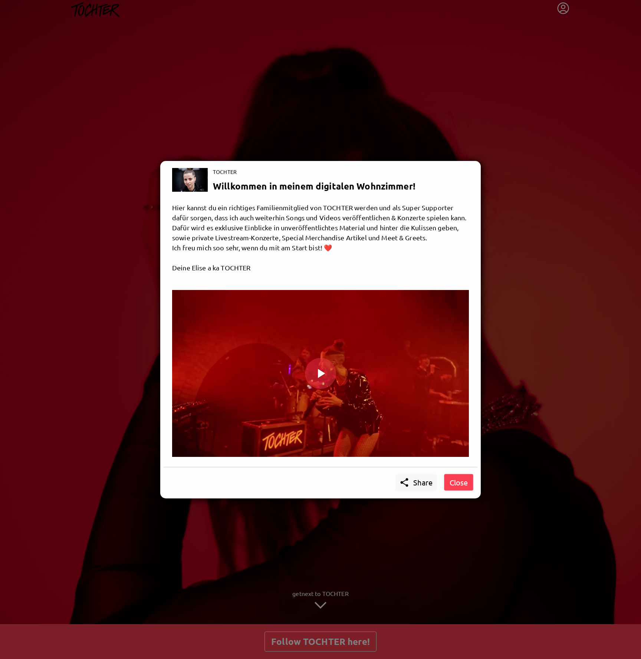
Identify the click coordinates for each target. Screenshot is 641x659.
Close (459, 482)
